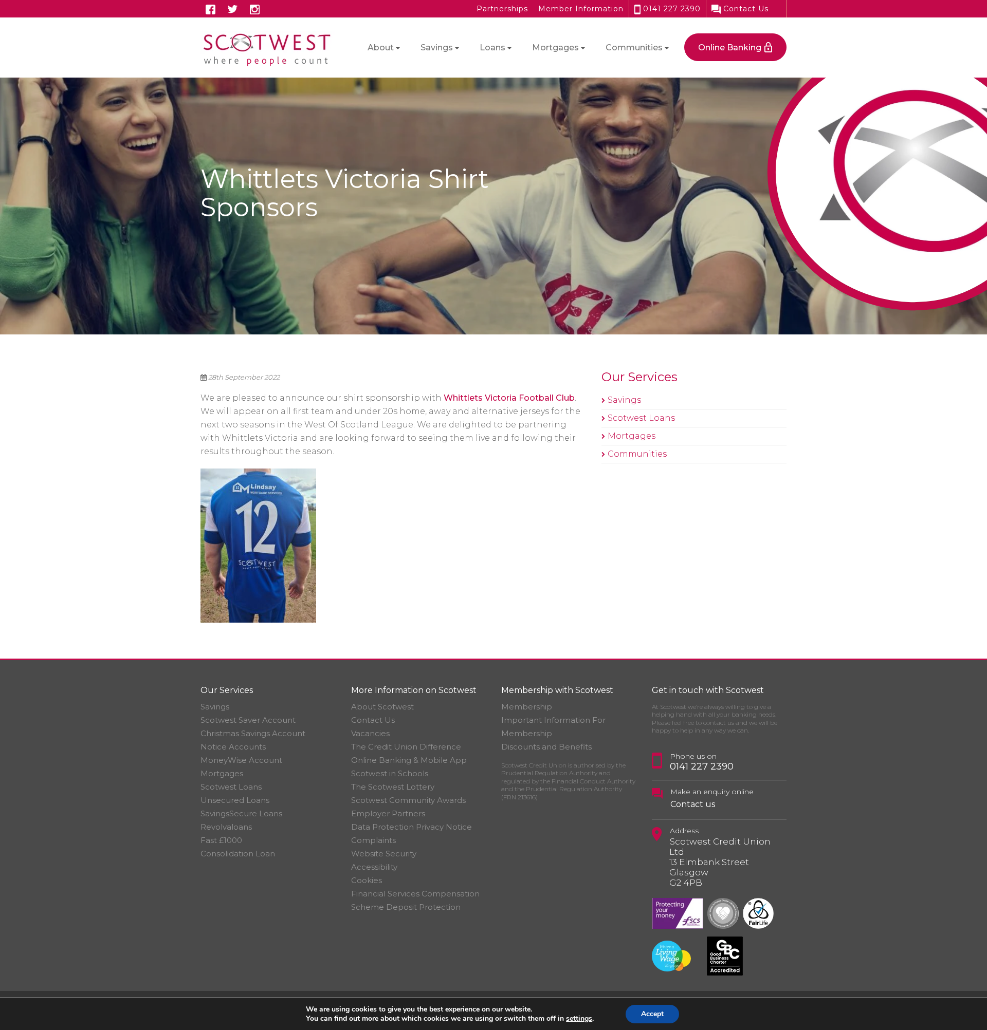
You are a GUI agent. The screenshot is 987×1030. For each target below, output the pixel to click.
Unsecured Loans (234, 800)
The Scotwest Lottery (392, 787)
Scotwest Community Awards (408, 800)
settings (579, 1018)
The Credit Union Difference (406, 747)
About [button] (381, 47)
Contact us (692, 804)
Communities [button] (634, 47)
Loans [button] (492, 47)
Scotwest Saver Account (248, 720)
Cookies (366, 880)
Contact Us (745, 8)
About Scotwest (382, 706)
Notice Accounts (233, 747)
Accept (652, 1014)
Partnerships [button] (502, 8)
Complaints (373, 840)
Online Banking (729, 47)
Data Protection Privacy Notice (411, 827)
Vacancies (370, 733)
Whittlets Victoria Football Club (509, 398)
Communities (637, 454)
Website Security (383, 853)
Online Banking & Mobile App (409, 760)
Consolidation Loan (237, 853)
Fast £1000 (221, 840)
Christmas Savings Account (252, 733)
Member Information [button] (581, 8)
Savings (624, 400)
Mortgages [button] (555, 47)
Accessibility (374, 867)
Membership (526, 706)
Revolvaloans (226, 827)
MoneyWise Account (241, 760)
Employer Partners (388, 813)
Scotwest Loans (641, 418)
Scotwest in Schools (389, 773)
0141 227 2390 (671, 8)
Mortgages (631, 436)
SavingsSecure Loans (241, 813)
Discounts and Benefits (546, 747)
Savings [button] (437, 47)
